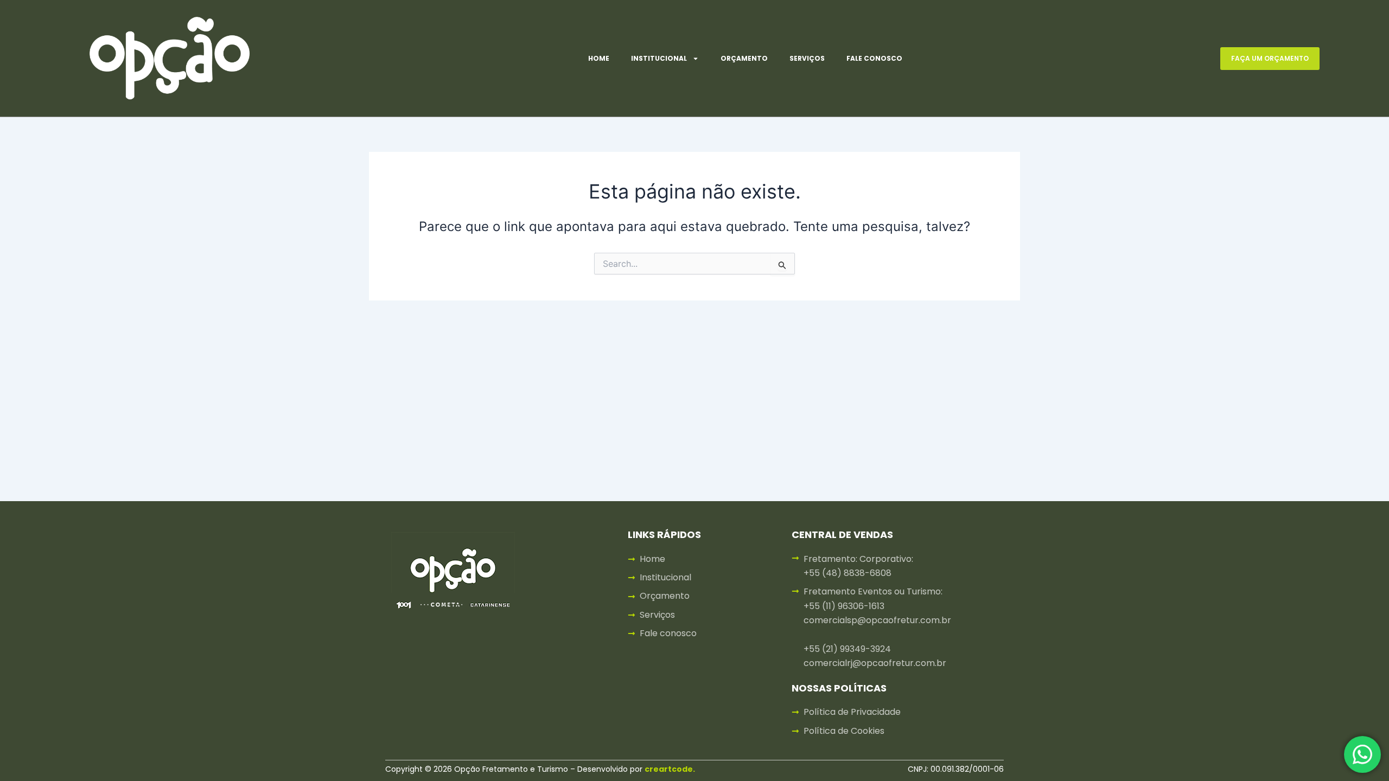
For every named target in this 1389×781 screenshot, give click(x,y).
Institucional (659, 58)
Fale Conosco (874, 58)
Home (598, 58)
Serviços (807, 58)
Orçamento (744, 58)
